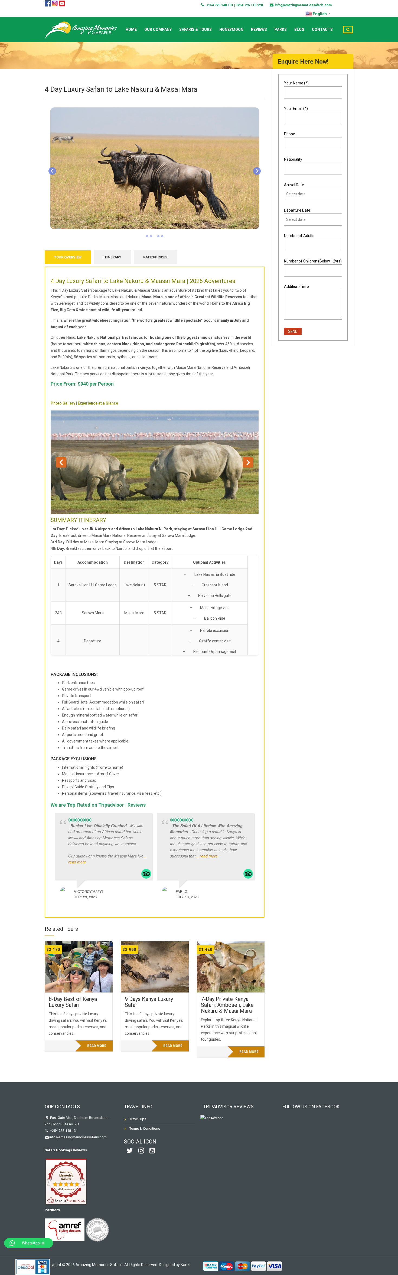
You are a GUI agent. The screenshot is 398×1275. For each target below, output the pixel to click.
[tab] (147, 236)
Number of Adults (299, 236)
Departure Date (297, 210)
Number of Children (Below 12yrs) (313, 261)
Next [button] (248, 462)
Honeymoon (231, 29)
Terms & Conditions (144, 1128)
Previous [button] (61, 462)
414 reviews (66, 1189)
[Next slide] (257, 171)
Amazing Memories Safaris (66, 1175)
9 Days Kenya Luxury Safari (149, 1002)
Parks (281, 29)
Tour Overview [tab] (67, 257)
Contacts (322, 29)
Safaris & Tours (195, 29)
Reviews (259, 29)
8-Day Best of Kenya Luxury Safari (73, 1002)
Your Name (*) (296, 83)
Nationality (293, 159)
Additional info (296, 286)
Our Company (158, 29)
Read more (96, 1046)
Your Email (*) (296, 108)
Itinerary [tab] (112, 257)
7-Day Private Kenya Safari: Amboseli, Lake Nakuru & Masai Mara (227, 1005)
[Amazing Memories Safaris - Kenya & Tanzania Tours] (81, 29)
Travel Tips (137, 1119)
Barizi (185, 1265)
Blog (299, 29)
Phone (289, 134)
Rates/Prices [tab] (155, 257)
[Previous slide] (52, 171)
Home (131, 29)
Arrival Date (294, 185)
